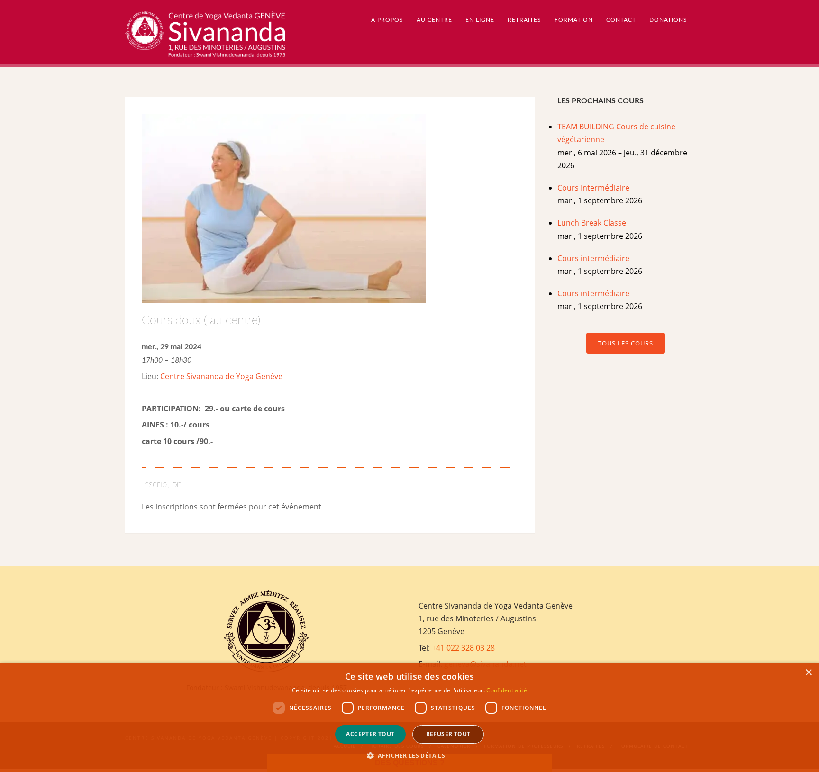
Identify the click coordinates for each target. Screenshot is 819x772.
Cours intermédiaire (593, 258)
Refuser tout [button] (448, 734)
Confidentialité (506, 690)
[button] (409, 756)
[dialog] (409, 717)
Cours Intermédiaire (593, 187)
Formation (574, 20)
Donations (668, 20)
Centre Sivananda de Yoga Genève (221, 376)
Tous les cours (625, 343)
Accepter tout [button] (370, 734)
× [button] (808, 672)
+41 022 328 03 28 (463, 648)
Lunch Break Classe (591, 223)
